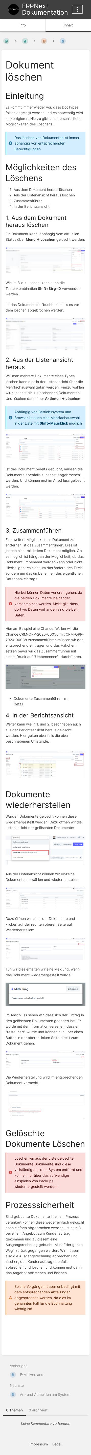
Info (22, 25)
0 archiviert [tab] (38, 1410)
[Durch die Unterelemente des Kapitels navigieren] (34, 41)
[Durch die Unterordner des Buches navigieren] (15, 41)
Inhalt (68, 25)
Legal (56, 1444)
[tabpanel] (45, 1423)
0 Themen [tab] (14, 1410)
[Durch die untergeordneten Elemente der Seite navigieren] (53, 41)
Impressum (39, 1444)
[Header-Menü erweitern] (77, 9)
